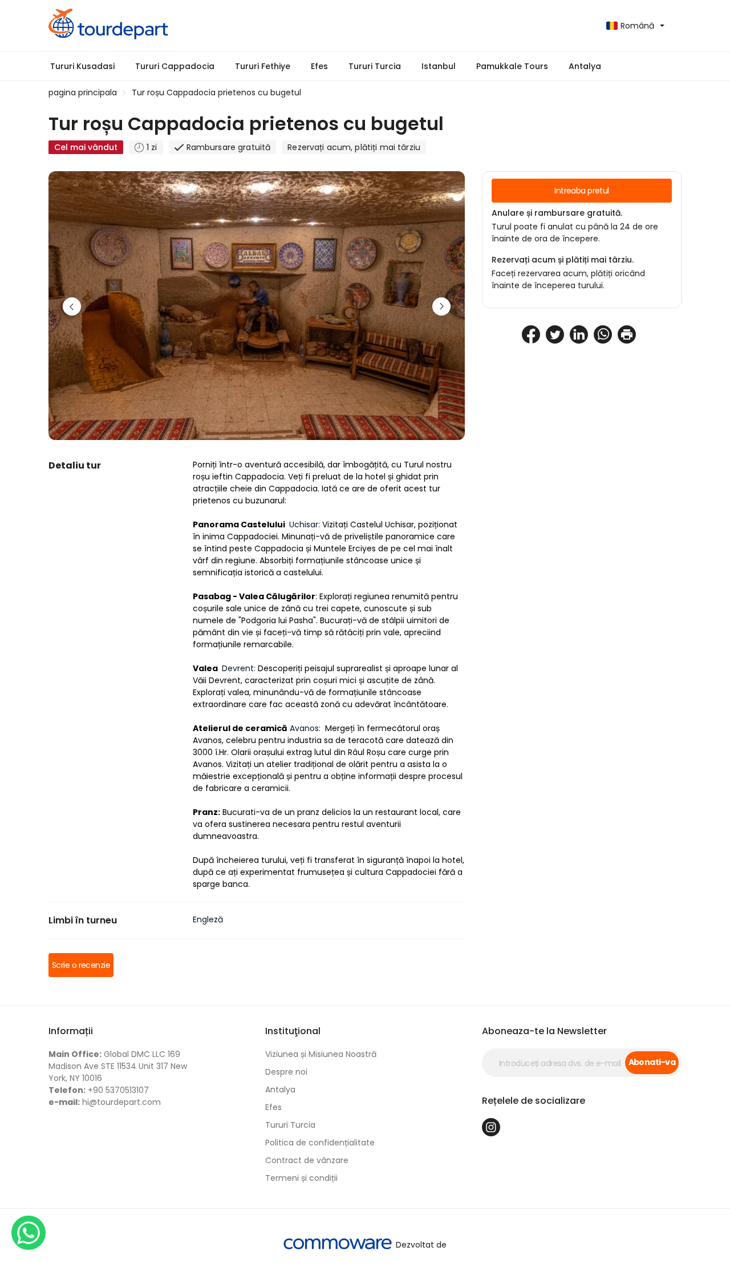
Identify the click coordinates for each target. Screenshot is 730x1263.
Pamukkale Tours (512, 66)
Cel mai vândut (85, 147)
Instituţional (293, 1031)
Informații (70, 1031)
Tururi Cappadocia (174, 66)
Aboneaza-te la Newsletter (544, 1031)
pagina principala (82, 92)
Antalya (585, 66)
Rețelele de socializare (533, 1100)
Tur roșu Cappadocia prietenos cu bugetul (216, 92)
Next (441, 306)
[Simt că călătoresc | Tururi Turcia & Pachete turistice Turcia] (202, 26)
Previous (72, 306)
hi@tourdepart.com (104, 1102)
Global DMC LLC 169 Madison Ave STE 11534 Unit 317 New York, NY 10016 (117, 1066)
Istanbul (438, 66)
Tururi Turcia (374, 66)
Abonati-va (651, 1062)
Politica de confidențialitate (320, 1142)
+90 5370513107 (98, 1090)
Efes (319, 66)
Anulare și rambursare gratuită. (557, 213)
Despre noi (286, 1072)
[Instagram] (491, 1127)
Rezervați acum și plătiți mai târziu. (563, 259)
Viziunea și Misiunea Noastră (320, 1054)
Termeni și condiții (301, 1178)
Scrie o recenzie (81, 965)
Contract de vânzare (306, 1160)
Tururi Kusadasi (82, 66)
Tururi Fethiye (262, 66)
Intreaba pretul (581, 190)
